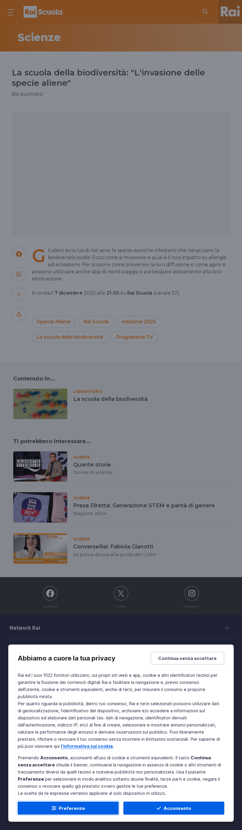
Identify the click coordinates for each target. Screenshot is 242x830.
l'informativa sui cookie (87, 746)
